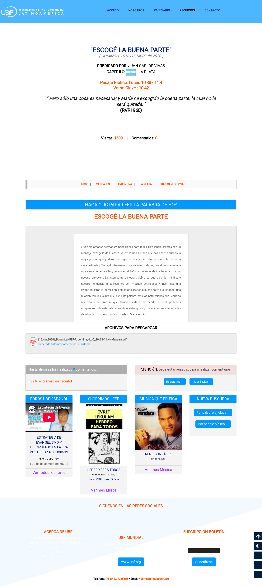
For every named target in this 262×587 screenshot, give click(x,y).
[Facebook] (122, 521)
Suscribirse (204, 562)
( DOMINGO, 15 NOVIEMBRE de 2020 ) (131, 56)
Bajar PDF (95, 479)
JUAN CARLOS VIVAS (131, 65)
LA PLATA (147, 72)
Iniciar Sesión (200, 381)
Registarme (173, 381)
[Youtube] (158, 521)
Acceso (113, 10)
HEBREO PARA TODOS (103, 470)
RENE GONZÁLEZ (158, 454)
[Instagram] (104, 521)
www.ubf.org (131, 562)
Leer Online (111, 479)
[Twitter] (140, 521)
